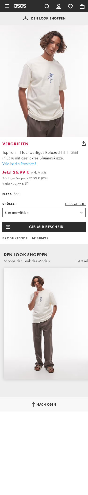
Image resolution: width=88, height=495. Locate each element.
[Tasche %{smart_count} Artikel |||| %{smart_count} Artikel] (82, 6)
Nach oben (46, 404)
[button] (44, 18)
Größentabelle (75, 204)
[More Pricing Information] (27, 184)
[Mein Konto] (59, 6)
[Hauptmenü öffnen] (7, 6)
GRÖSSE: (8, 204)
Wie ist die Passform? (19, 163)
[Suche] (47, 6)
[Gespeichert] (70, 6)
